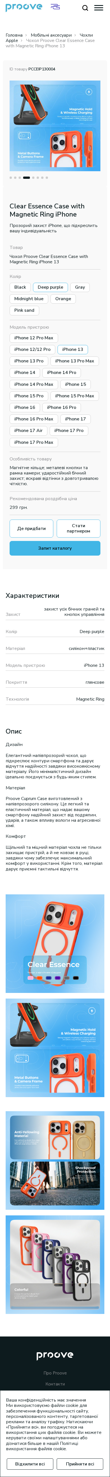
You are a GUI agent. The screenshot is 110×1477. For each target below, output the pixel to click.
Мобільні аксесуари (51, 35)
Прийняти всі (80, 1464)
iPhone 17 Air (28, 430)
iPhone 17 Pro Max (33, 442)
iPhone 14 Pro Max (33, 384)
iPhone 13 (72, 349)
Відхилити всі (30, 1464)
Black (20, 287)
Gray (80, 287)
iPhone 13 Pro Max (74, 361)
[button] (11, 178)
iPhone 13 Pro (28, 361)
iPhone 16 (24, 407)
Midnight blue (28, 299)
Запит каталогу (55, 548)
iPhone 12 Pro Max (33, 338)
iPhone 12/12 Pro (32, 349)
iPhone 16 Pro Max (33, 419)
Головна (14, 35)
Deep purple (50, 287)
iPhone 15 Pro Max (74, 396)
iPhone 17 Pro (68, 430)
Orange (63, 299)
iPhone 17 (75, 419)
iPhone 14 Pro (61, 372)
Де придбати (31, 528)
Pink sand (24, 310)
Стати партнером (78, 528)
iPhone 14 (24, 372)
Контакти (55, 1384)
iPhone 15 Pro (28, 396)
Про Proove (55, 1373)
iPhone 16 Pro (61, 407)
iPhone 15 (75, 384)
